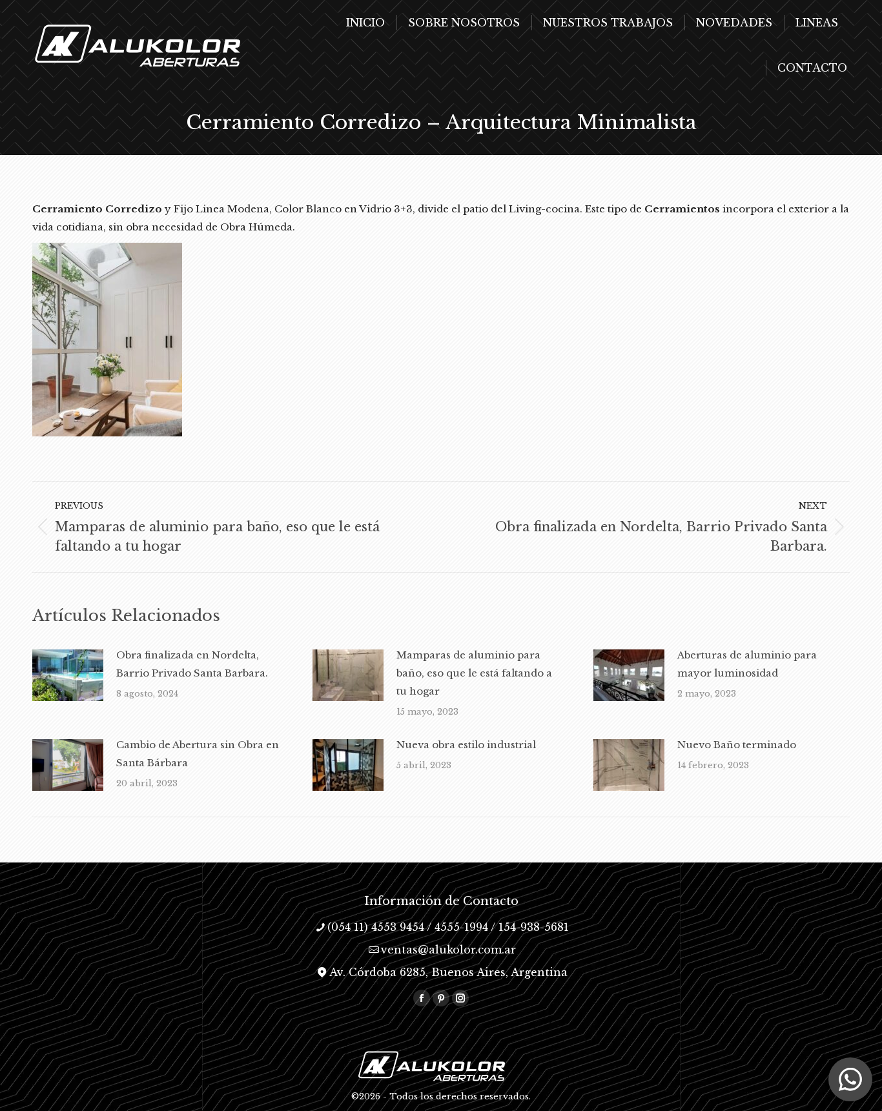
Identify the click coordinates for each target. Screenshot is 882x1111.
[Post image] (67, 675)
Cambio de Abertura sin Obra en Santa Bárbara (197, 754)
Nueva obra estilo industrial (466, 745)
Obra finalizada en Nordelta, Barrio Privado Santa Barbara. (192, 664)
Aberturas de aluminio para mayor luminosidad (747, 664)
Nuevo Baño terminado (736, 745)
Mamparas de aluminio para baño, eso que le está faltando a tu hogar (474, 673)
